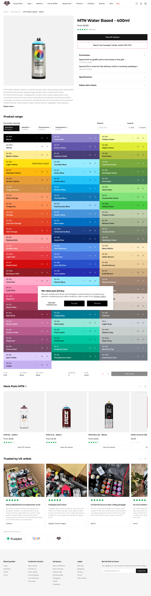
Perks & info (57, 572)
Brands (102, 4)
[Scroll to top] (108, 374)
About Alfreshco (59, 566)
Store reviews (58, 569)
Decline (97, 303)
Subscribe (142, 571)
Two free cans (33, 578)
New (111, 4)
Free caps (31, 581)
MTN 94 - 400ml (10, 435)
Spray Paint (18, 4)
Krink (6, 575)
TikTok (55, 581)
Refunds (80, 566)
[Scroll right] (145, 386)
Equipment (66, 4)
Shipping (80, 569)
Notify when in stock (40, 163)
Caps (29, 4)
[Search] (137, 4)
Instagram (57, 578)
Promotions (84, 55)
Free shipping (33, 575)
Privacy (80, 572)
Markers (39, 4)
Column (142, 127)
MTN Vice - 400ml (54, 435)
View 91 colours (112, 37)
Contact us (32, 569)
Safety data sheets (88, 85)
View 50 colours (66, 447)
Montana (7, 569)
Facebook (56, 584)
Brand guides (58, 575)
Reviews (92, 29)
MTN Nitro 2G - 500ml (97, 435)
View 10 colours (109, 447)
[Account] (141, 4)
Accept (74, 303)
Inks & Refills (52, 4)
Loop (5, 566)
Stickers (79, 4)
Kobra (6, 572)
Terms (79, 575)
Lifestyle (91, 4)
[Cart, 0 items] (145, 4)
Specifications (85, 77)
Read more (9, 106)
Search (100, 123)
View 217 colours (24, 447)
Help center (32, 566)
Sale (117, 4)
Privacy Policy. (100, 296)
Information (82, 578)
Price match (33, 572)
